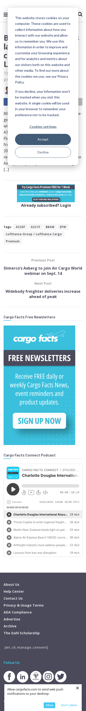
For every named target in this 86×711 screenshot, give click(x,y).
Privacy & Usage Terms (24, 605)
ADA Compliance (18, 612)
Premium (13, 241)
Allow (49, 705)
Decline (43, 152)
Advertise (12, 619)
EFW (63, 227)
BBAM (50, 227)
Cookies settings (43, 127)
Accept (43, 139)
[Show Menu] (6, 14)
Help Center (14, 591)
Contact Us (13, 598)
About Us (11, 584)
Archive (10, 626)
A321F (35, 227)
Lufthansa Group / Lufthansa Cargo (34, 234)
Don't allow (69, 705)
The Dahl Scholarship (22, 633)
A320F (20, 227)
